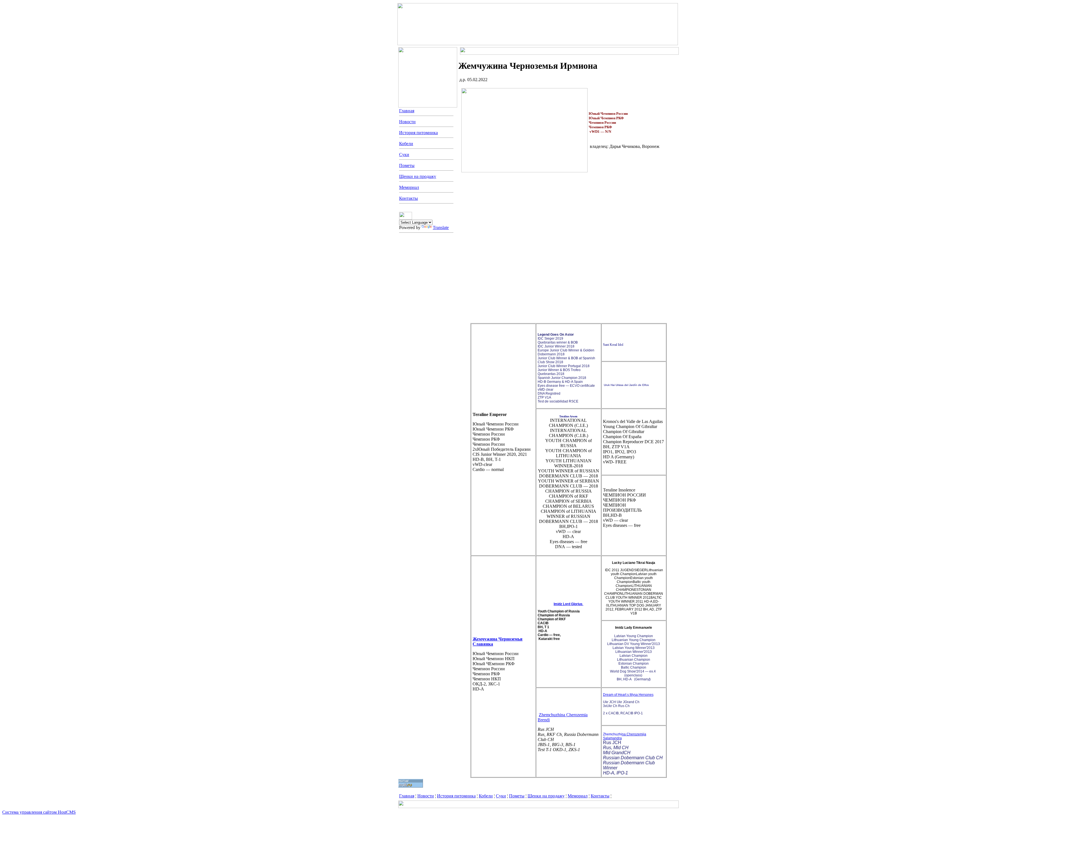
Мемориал (409, 187)
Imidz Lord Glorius (568, 604)
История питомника (418, 132)
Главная (406, 110)
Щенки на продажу (417, 176)
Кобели (406, 143)
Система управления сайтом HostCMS (39, 812)
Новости (407, 121)
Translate (441, 227)
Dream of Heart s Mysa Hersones (628, 695)
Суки (404, 154)
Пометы (407, 165)
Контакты (408, 198)
